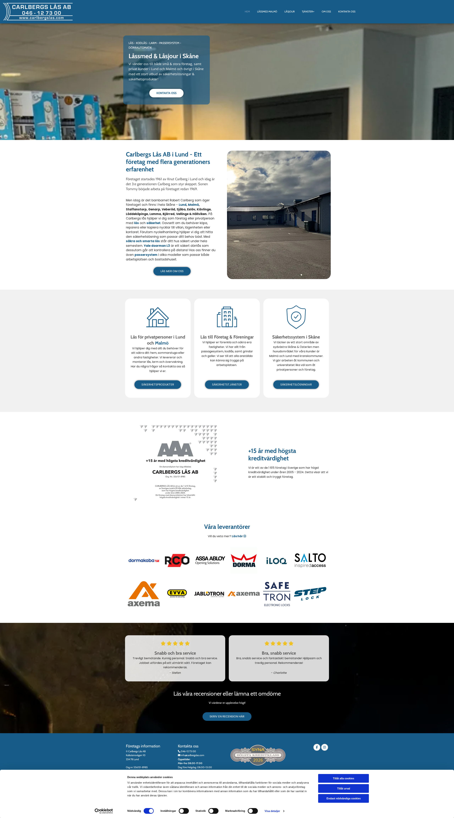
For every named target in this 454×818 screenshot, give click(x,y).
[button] (166, 93)
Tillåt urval (343, 788)
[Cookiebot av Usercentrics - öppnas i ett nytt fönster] (103, 811)
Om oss (326, 11)
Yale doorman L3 (157, 246)
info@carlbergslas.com (192, 755)
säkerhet (153, 223)
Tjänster (307, 11)
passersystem (146, 255)
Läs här (239, 536)
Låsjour (289, 11)
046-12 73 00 (188, 751)
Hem (247, 11)
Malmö (193, 205)
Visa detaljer (272, 811)
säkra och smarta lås (143, 241)
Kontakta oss (346, 11)
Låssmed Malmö (267, 11)
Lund (182, 205)
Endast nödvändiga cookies (343, 798)
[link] (308, 12)
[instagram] (325, 747)
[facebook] (317, 747)
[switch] (184, 811)
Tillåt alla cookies (343, 778)
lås (136, 223)
